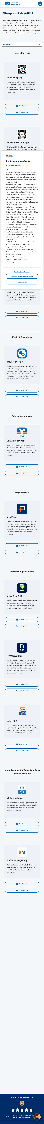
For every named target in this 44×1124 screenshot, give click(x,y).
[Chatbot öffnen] (37, 1117)
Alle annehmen (22, 282)
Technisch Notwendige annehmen (22, 276)
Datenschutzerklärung (13, 165)
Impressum (9, 169)
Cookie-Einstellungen (22, 272)
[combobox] (22, 44)
